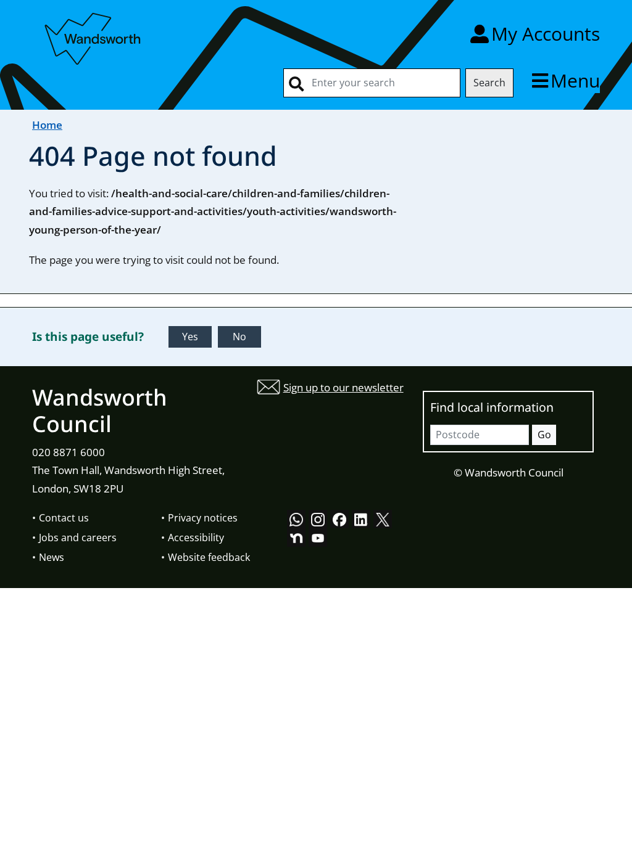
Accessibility (196, 537)
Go (544, 434)
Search (489, 82)
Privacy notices (203, 518)
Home (47, 125)
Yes (190, 336)
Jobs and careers (78, 537)
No (239, 336)
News (51, 557)
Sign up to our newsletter (343, 387)
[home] (94, 36)
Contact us (64, 518)
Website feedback (209, 557)
